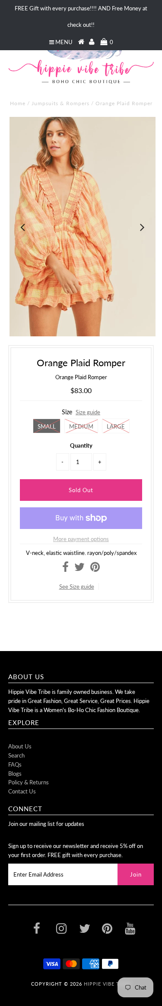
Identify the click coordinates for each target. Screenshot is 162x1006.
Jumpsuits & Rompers (60, 103)
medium (81, 426)
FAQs (15, 764)
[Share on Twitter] (79, 568)
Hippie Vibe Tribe (107, 984)
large (116, 426)
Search (16, 755)
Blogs (15, 773)
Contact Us (22, 791)
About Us (20, 746)
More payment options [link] (81, 538)
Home (17, 103)
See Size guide (76, 586)
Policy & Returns (28, 782)
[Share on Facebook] (65, 568)
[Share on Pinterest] (95, 568)
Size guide (88, 412)
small (47, 426)
